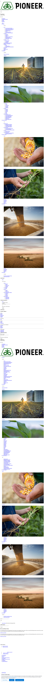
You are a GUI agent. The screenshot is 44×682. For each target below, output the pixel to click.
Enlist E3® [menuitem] (7, 35)
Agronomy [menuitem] (3, 50)
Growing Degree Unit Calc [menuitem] (9, 128)
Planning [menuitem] (7, 109)
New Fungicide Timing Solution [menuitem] (10, 129)
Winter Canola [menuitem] (6, 49)
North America (6, 296)
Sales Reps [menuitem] (3, 272)
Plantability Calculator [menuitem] (9, 125)
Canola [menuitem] (5, 48)
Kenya (6, 284)
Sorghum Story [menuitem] (6, 379)
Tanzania (7, 286)
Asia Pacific (5, 287)
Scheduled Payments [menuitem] (5, 19)
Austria (6, 290)
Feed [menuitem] (6, 113)
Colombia (7, 294)
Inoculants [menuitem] (7, 42)
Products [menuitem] (3, 357)
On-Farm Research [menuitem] (8, 114)
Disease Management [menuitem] (8, 119)
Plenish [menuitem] (5, 369)
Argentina (7, 293)
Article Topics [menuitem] (6, 449)
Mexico (7, 295)
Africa (5, 283)
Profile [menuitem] (3, 345)
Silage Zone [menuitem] (7, 118)
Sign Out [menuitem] (3, 21)
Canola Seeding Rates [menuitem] (8, 126)
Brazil (1, 326)
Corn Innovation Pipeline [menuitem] (9, 28)
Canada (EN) (7, 297)
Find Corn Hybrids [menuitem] (6, 365)
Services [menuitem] (5, 130)
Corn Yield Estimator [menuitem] (6, 464)
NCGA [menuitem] (7, 31)
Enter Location (2, 334)
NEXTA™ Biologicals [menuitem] (7, 43)
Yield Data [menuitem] (3, 203)
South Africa (7, 285)
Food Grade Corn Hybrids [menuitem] (9, 32)
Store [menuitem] (6, 112)
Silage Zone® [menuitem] (7, 40)
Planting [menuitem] (5, 445)
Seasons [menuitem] (5, 108)
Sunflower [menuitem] (7, 107)
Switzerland (7, 291)
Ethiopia (1, 313)
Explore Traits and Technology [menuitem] (8, 362)
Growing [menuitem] (7, 110)
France (1, 322)
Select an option (3, 624)
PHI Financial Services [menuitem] (9, 133)
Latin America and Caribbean (8, 292)
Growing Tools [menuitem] (6, 127)
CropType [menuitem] (5, 438)
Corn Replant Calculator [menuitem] (7, 461)
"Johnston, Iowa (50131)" (4, 300)
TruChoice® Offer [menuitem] (6, 132)
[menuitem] (6, 54)
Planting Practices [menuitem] (8, 117)
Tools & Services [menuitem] (4, 120)
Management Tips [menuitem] (8, 30)
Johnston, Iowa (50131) (3, 332)
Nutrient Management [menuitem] (7, 452)
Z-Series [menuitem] (7, 34)
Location (3, 303)
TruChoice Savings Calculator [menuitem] (8, 468)
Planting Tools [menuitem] (6, 123)
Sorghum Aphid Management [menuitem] (10, 46)
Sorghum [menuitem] (5, 44)
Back (2, 23)
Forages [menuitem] (5, 39)
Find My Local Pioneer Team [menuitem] (8, 275)
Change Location (5, 302)
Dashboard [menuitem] (3, 18)
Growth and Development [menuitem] (9, 115)
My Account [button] (2, 340)
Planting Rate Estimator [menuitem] (9, 124)
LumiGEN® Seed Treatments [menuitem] (8, 376)
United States (2, 278)
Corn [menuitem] (4, 27)
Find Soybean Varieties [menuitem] (9, 38)
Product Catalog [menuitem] (4, 134)
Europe (5, 289)
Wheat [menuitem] (5, 202)
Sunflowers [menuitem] (5, 47)
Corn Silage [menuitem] (7, 41)
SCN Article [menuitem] (5, 372)
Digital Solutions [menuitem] (8, 131)
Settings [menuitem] (3, 346)
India (6, 288)
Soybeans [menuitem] (5, 33)
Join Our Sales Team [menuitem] (6, 276)
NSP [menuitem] (6, 45)
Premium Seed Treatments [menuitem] (9, 29)
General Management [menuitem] (8, 116)
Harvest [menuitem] (7, 111)
